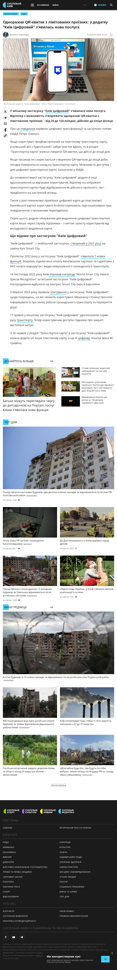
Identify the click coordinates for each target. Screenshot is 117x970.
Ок (105, 959)
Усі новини (43, 5)
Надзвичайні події (71, 857)
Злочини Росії (11, 886)
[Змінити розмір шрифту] (111, 34)
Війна (56, 5)
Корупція (65, 842)
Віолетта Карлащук (19, 34)
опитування (58, 292)
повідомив (28, 129)
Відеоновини (11, 896)
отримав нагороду (62, 274)
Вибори (7, 857)
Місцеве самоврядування (75, 872)
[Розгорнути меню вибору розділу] (32, 5)
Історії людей (68, 877)
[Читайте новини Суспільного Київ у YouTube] (14, 937)
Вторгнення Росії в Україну (75, 827)
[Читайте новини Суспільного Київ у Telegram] (22, 937)
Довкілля (8, 862)
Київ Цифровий (57, 111)
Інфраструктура (69, 867)
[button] (5, 111)
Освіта (63, 852)
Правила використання (74, 916)
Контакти (8, 911)
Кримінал (8, 847)
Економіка (9, 852)
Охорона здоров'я (70, 862)
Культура (65, 847)
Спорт (6, 891)
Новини (7, 827)
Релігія (63, 881)
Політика (8, 881)
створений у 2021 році (86, 243)
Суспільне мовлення (15, 916)
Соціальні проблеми (72, 886)
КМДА (24, 14)
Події (6, 842)
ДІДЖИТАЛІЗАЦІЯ (10, 14)
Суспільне (41, 952)
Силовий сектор (13, 877)
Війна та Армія (68, 891)
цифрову (84, 338)
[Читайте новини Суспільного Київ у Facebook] (6, 937)
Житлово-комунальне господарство (25, 867)
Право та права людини (17, 872)
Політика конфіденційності (19, 921)
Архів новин (67, 911)
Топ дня (64, 896)
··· (84, 5)
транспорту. (25, 320)
